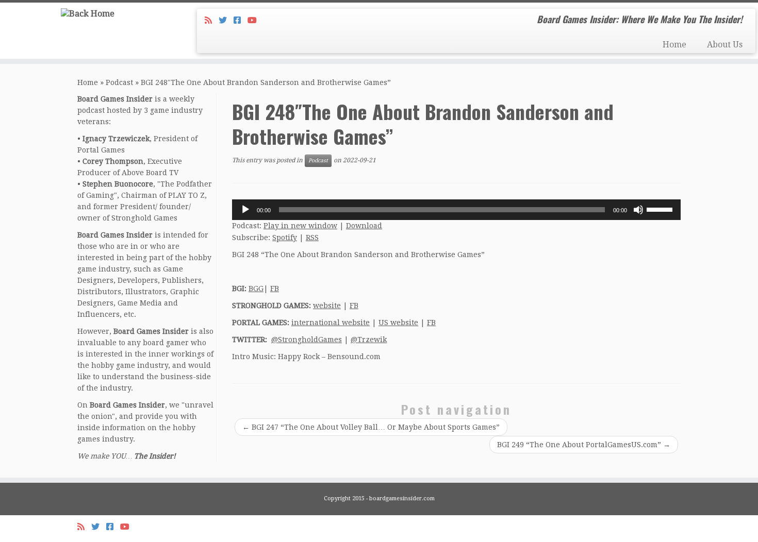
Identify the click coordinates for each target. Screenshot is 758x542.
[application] (456, 209)
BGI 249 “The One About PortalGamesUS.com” (583, 445)
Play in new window (300, 226)
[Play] (245, 210)
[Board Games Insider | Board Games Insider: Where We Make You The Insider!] (87, 14)
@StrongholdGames (306, 339)
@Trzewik (369, 339)
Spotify (284, 237)
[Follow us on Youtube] (255, 20)
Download (364, 226)
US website (398, 322)
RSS (312, 237)
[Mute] (638, 210)
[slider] (661, 208)
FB (274, 288)
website (327, 305)
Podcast (119, 82)
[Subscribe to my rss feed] (212, 20)
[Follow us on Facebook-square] (241, 20)
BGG (256, 288)
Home (674, 44)
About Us (725, 44)
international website (330, 322)
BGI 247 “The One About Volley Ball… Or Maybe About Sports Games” (371, 427)
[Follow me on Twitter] (226, 20)
